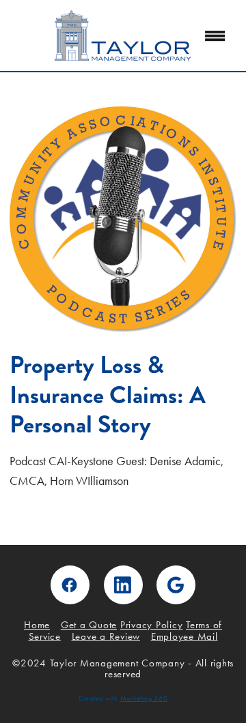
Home (37, 625)
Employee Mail (184, 636)
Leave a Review (106, 636)
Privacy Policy (151, 625)
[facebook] (70, 584)
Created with (123, 698)
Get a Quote (89, 625)
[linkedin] (123, 584)
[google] (175, 584)
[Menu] (215, 35)
